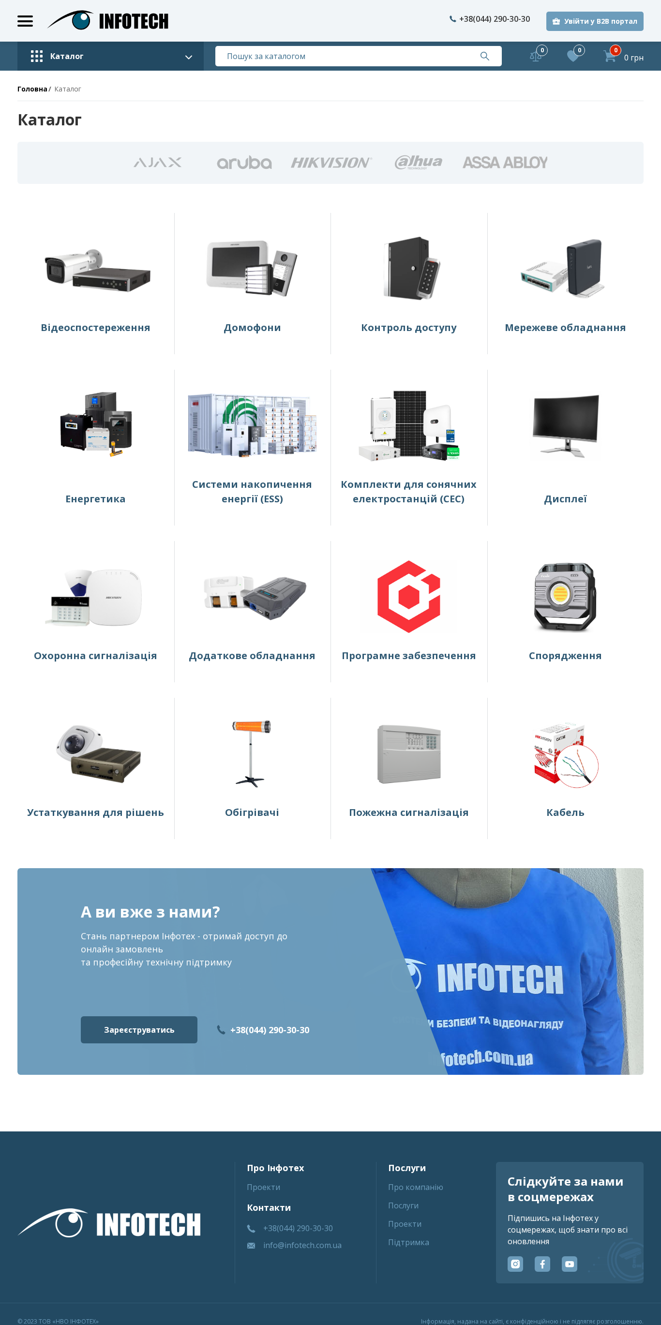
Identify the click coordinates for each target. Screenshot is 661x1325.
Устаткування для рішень (95, 812)
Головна (32, 88)
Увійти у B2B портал (600, 21)
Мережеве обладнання (565, 327)
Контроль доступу (408, 327)
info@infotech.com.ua (302, 1245)
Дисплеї (565, 498)
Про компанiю (415, 1187)
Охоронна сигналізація (95, 655)
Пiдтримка (408, 1242)
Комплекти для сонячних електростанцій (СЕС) (409, 491)
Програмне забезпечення (409, 655)
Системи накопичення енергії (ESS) (252, 491)
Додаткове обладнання (252, 655)
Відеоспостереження (95, 327)
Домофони (252, 327)
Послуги (403, 1205)
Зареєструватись (139, 1029)
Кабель (565, 812)
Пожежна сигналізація (409, 812)
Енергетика (95, 498)
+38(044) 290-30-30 (494, 19)
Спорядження (565, 655)
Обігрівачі (252, 812)
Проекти (263, 1187)
